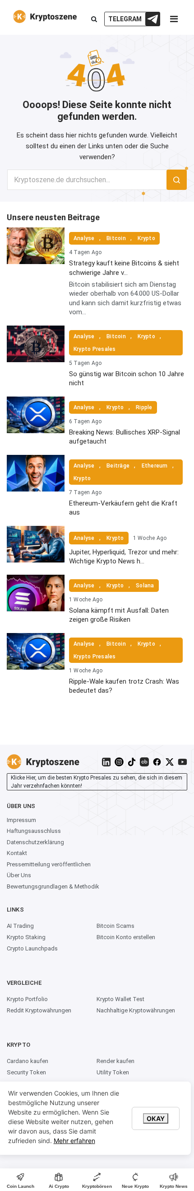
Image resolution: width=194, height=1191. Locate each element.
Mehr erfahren (74, 1140)
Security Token (26, 1072)
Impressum (21, 820)
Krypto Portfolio (27, 999)
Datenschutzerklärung (35, 842)
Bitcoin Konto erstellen (126, 937)
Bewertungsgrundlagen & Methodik (53, 886)
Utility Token (113, 1072)
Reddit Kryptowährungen (39, 1010)
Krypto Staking (26, 937)
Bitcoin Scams (115, 925)
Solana (145, 585)
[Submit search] (176, 180)
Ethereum (155, 466)
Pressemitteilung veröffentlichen (49, 864)
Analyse (84, 238)
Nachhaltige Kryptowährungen (136, 1010)
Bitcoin (116, 238)
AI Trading (20, 925)
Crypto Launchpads (32, 948)
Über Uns (19, 875)
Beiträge (117, 466)
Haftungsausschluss (34, 830)
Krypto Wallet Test (120, 999)
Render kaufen (115, 1061)
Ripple (144, 407)
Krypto (146, 238)
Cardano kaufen (27, 1061)
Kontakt (17, 853)
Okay (156, 1118)
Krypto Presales (95, 349)
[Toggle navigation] (173, 21)
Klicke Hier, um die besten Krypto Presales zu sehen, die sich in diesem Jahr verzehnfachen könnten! (96, 782)
